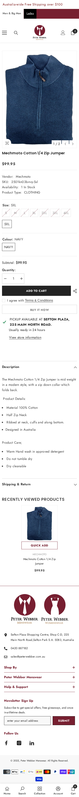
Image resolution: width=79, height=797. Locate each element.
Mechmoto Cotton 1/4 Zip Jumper (39, 561)
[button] (65, 143)
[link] (22, 790)
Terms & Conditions (39, 300)
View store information (25, 337)
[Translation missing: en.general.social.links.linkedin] (32, 743)
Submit (63, 721)
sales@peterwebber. (23, 656)
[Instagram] (19, 743)
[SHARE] (74, 291)
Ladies (30, 13)
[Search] (16, 32)
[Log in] (63, 32)
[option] (39, 99)
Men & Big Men (12, 13)
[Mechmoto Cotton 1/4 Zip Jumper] (39, 523)
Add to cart (36, 291)
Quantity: (9, 270)
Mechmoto (23, 176)
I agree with (15, 300)
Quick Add (39, 545)
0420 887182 (19, 648)
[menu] (4, 32)
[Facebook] (6, 743)
